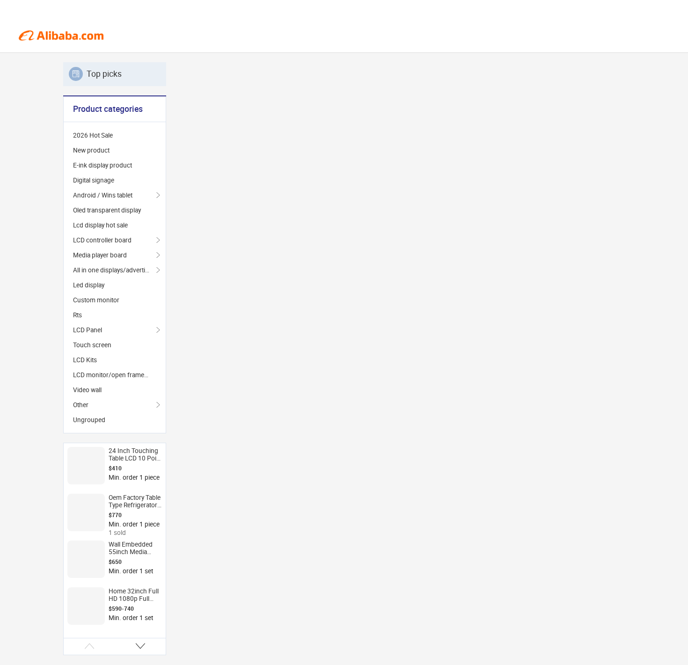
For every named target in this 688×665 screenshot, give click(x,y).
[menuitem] (115, 135)
